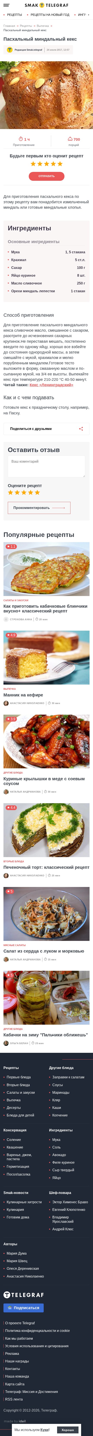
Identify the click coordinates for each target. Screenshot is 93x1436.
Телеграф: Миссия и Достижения (31, 1392)
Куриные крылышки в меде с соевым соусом (44, 781)
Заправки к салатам (68, 1077)
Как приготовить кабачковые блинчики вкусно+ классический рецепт (45, 608)
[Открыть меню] (6, 5)
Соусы (57, 1085)
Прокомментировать (31, 508)
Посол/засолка (18, 1174)
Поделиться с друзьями (31, 429)
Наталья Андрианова (25, 791)
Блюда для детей (20, 1115)
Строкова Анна (21, 619)
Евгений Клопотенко (68, 1209)
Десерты (14, 1108)
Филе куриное (63, 1162)
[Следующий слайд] (88, 15)
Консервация (14, 1130)
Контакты (12, 1369)
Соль (56, 1147)
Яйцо (56, 1178)
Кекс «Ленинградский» (51, 385)
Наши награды (17, 1361)
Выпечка (43, 25)
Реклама (12, 1353)
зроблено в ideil (15, 1421)
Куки (44, 1430)
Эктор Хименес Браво (70, 1202)
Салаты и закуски (15, 600)
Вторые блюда (13, 861)
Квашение (15, 1147)
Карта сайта (14, 1384)
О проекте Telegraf (20, 1323)
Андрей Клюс (63, 1229)
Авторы (10, 1244)
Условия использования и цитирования (37, 1346)
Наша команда (17, 1376)
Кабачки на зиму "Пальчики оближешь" (45, 1034)
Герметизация (18, 1166)
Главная (9, 25)
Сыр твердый (63, 1170)
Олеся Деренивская (23, 1268)
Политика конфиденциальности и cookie (37, 1331)
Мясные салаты (14, 945)
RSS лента (14, 1399)
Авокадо (59, 1155)
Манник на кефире (23, 695)
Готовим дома (18, 1217)
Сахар (16, 268)
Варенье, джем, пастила (19, 1157)
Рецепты (14, 14)
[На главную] (46, 5)
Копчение (60, 1115)
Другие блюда (13, 772)
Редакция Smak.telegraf (28, 49)
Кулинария (15, 1209)
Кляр (56, 1100)
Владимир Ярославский (63, 1219)
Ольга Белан (19, 1043)
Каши (56, 1108)
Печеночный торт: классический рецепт (46, 867)
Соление (14, 1140)
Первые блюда (19, 1077)
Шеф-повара (60, 1193)
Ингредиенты (61, 1130)
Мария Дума (17, 1253)
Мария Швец (17, 1261)
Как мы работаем (19, 1338)
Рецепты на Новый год (50, 14)
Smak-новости (15, 1193)
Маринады (60, 1092)
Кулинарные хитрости (24, 1202)
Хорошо (68, 1430)
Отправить (46, 176)
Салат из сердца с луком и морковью (43, 951)
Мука (15, 252)
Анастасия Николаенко (27, 703)
